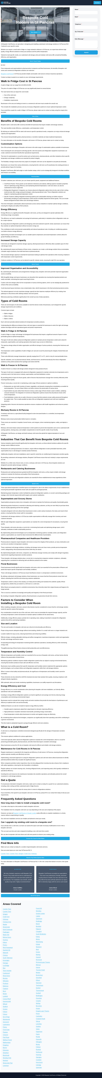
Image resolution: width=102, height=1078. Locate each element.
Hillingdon (39, 1042)
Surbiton (38, 1026)
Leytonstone (6, 1024)
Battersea (5, 986)
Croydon (38, 1000)
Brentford (38, 926)
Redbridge (39, 921)
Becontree (39, 1006)
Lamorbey (39, 1024)
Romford (38, 1049)
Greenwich (6, 1022)
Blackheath (6, 1055)
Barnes (5, 1047)
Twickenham (39, 985)
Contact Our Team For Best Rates (35, 838)
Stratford (5, 1006)
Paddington (6, 932)
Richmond (39, 959)
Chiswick (5, 1034)
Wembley (38, 911)
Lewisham (6, 1065)
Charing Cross (7, 922)
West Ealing (39, 941)
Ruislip (38, 1036)
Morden (38, 972)
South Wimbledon (41, 934)
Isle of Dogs (6, 1017)
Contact (97, 2)
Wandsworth (6, 1019)
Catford (38, 916)
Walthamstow (6, 1042)
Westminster (6, 927)
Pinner (38, 1013)
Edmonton (6, 1050)
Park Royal (6, 1037)
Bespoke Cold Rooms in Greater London (24, 813)
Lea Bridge (6, 965)
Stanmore (38, 983)
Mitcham (38, 965)
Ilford (37, 949)
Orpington (39, 1057)
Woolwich (39, 947)
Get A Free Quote (35, 895)
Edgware (38, 929)
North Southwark (7, 929)
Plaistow (5, 1032)
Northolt (38, 988)
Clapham (5, 988)
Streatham (6, 1052)
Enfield (38, 944)
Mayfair (5, 924)
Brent (4, 991)
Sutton (38, 1029)
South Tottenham (7, 958)
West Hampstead (8, 947)
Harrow (38, 967)
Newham (5, 1060)
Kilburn (5, 942)
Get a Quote (34, 32)
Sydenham (39, 918)
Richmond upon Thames (43, 962)
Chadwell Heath (40, 1018)
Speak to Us (35, 483)
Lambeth (5, 996)
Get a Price (35, 116)
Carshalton (39, 1016)
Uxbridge (38, 1065)
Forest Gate (6, 1029)
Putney (5, 1027)
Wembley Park (7, 1058)
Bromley (5, 978)
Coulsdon (38, 1060)
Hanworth (38, 1039)
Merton (38, 939)
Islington (21, 853)
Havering (38, 1054)
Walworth (5, 952)
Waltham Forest (7, 1040)
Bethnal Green (7, 937)
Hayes (38, 1034)
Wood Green (6, 975)
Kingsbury (6, 1045)
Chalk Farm (27, 853)
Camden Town (5, 853)
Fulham (5, 1011)
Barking (38, 954)
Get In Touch (35, 264)
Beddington (39, 995)
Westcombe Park (8, 1063)
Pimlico (5, 945)
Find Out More (35, 176)
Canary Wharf (7, 999)
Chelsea (5, 955)
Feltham (38, 1047)
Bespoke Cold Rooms (7, 74)
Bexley (38, 1044)
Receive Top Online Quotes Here (35, 857)
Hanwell (38, 957)
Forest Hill (39, 908)
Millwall (5, 1004)
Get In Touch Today (35, 61)
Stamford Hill (6, 950)
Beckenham (39, 975)
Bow (4, 968)
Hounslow (39, 998)
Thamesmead (40, 990)
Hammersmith (7, 1001)
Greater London (40, 913)
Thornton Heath (40, 970)
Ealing (38, 936)
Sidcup (38, 1021)
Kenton (38, 952)
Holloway (34, 853)
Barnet (38, 924)
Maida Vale (6, 934)
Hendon (5, 1009)
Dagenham (39, 1031)
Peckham (5, 983)
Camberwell (6, 973)
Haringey (5, 963)
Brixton (5, 993)
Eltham (38, 980)
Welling (38, 1003)
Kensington (6, 960)
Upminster (39, 1067)
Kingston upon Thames (42, 1011)
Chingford (39, 931)
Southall (38, 993)
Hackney (5, 940)
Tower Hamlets (7, 970)
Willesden (6, 981)
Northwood (39, 1052)
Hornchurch (39, 1062)
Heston (38, 1008)
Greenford (39, 977)
